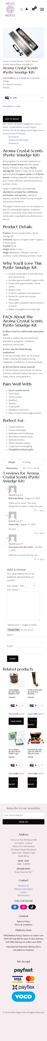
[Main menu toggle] (42, 9)
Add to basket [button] (32, 723)
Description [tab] (14, 136)
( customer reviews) (12, 84)
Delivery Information (23, 889)
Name (10, 634)
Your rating (13, 585)
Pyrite (27, 61)
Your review (13, 589)
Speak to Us (23, 885)
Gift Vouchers (23, 895)
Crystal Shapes (29, 127)
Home (5, 61)
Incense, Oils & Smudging (14, 130)
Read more (16, 721)
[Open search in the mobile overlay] (21, 9)
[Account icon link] (26, 9)
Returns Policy (23, 921)
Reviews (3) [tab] (14, 143)
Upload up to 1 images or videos (22, 624)
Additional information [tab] (19, 140)
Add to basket (12, 119)
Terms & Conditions (23, 924)
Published (20, 133)
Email (10, 646)
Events (24, 892)
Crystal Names (16, 61)
